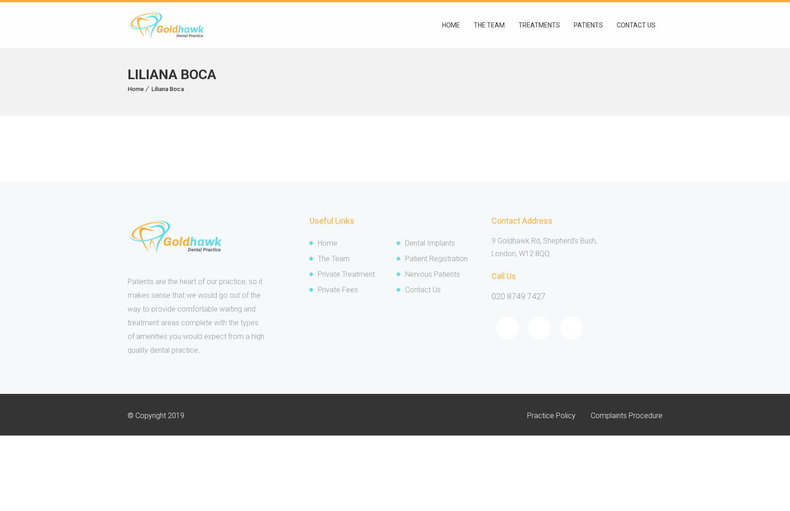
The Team (489, 25)
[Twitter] (539, 328)
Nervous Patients (432, 274)
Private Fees (338, 289)
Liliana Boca (167, 89)
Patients (588, 25)
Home (451, 25)
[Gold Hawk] (167, 25)
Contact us (636, 25)
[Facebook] (507, 328)
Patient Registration (436, 258)
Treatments (539, 25)
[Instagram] (571, 328)
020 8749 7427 (518, 296)
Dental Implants (430, 243)
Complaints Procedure (626, 415)
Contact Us (423, 289)
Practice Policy (551, 415)
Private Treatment (346, 274)
